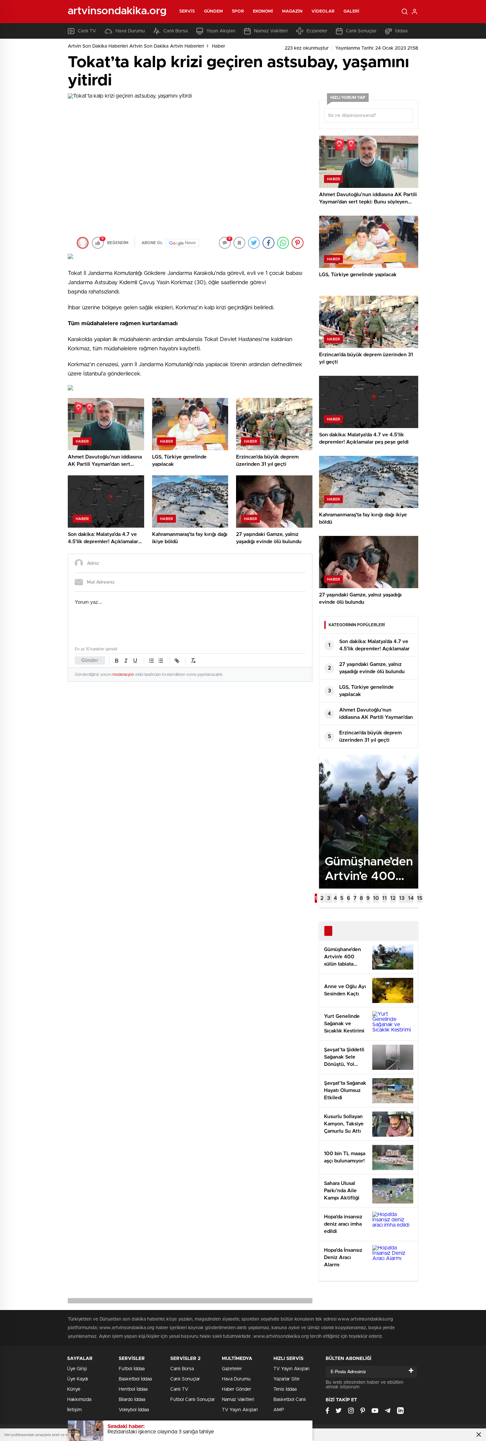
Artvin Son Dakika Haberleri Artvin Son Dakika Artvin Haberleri (136, 46)
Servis (187, 11)
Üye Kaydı (77, 1379)
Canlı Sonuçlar (361, 31)
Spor (238, 11)
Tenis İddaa (285, 1389)
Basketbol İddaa (135, 1379)
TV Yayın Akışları (240, 1410)
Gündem (213, 11)
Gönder (90, 660)
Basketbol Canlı (289, 1399)
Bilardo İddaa (132, 1399)
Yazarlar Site (286, 1379)
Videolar (323, 11)
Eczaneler (316, 31)
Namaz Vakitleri (271, 31)
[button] (316, 898)
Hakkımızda (79, 1399)
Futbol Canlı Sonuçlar (192, 1399)
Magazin (292, 11)
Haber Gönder (236, 1389)
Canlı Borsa (175, 31)
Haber (218, 46)
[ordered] (151, 661)
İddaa (401, 31)
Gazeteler (232, 1369)
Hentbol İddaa (133, 1389)
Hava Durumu (130, 31)
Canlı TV (87, 31)
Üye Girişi (77, 1369)
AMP (278, 1410)
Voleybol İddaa (134, 1410)
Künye (73, 1389)
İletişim (74, 1410)
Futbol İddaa (131, 1369)
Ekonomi (263, 11)
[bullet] (160, 661)
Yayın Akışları (220, 31)
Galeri (352, 11)
